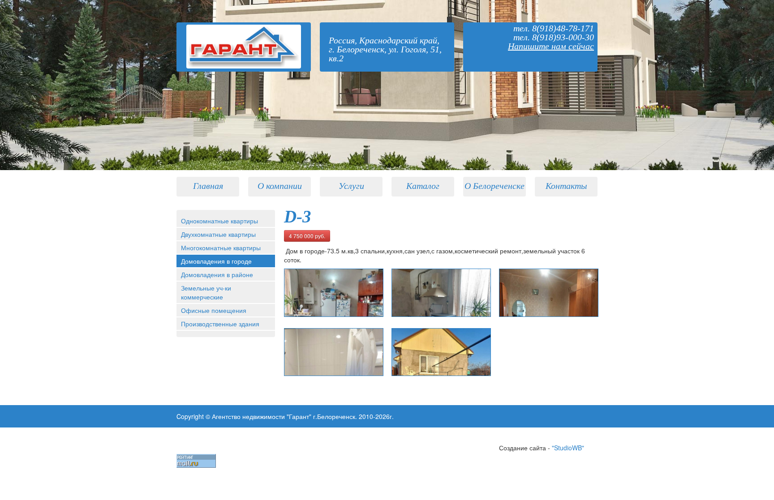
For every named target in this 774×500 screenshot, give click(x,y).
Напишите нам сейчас (551, 46)
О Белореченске (494, 186)
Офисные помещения (213, 310)
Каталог (422, 186)
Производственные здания (220, 323)
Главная (208, 186)
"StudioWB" (568, 447)
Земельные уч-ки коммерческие (206, 292)
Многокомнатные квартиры (221, 247)
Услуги (351, 186)
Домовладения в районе (217, 274)
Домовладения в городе (216, 260)
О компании (280, 186)
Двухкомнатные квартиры (218, 234)
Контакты (566, 186)
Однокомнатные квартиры (219, 220)
